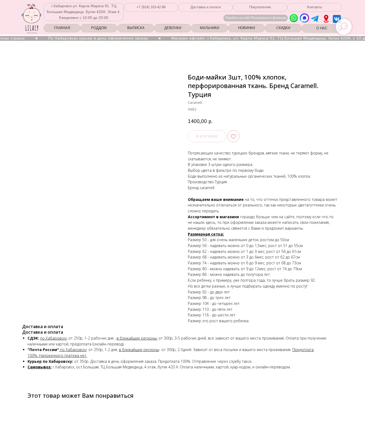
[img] (326, 18)
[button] (151, 7)
